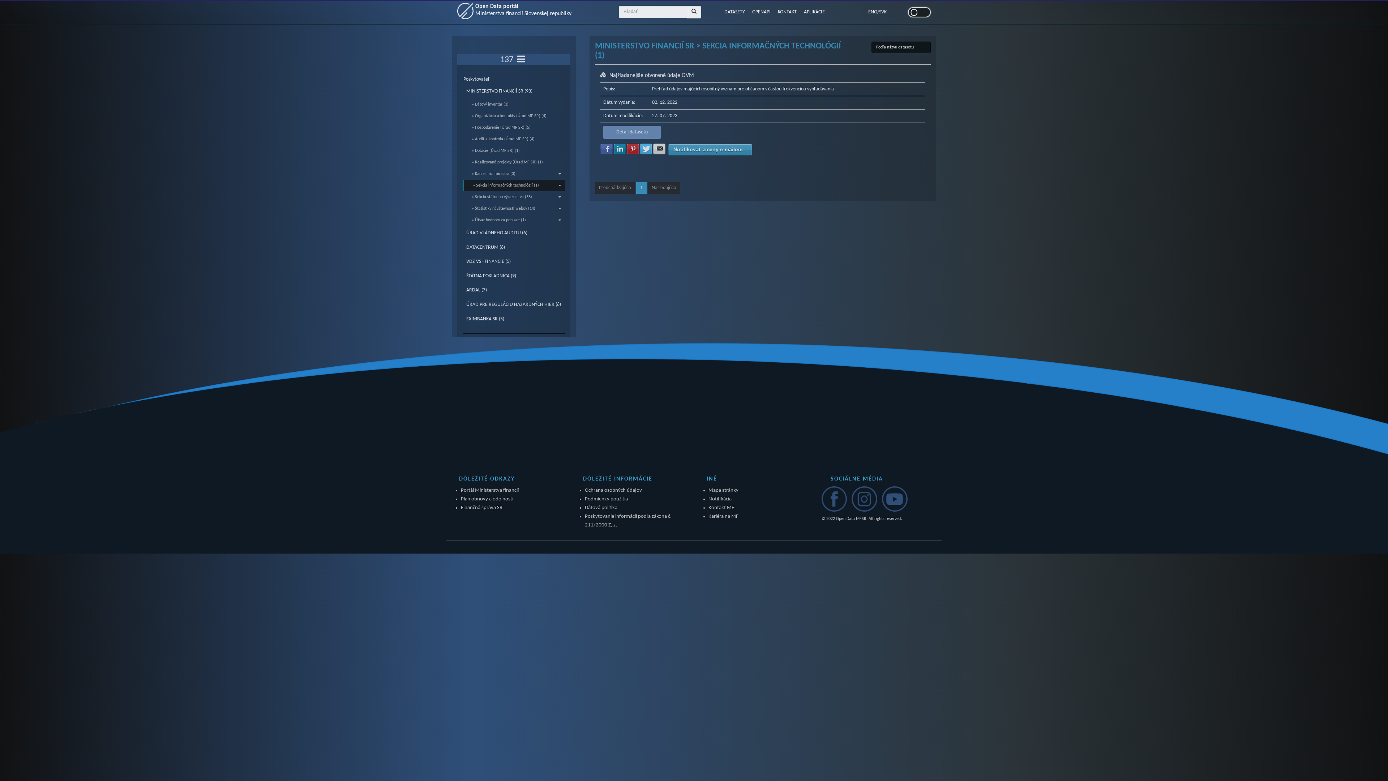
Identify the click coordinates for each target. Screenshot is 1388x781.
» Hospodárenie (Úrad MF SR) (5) (501, 127)
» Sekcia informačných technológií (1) (506, 185)
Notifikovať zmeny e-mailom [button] (707, 149)
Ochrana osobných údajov (613, 490)
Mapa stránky (723, 490)
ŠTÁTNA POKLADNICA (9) (491, 276)
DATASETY (734, 12)
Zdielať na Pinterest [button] (633, 149)
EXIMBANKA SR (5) (485, 319)
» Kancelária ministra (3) (493, 174)
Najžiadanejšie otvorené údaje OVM (651, 75)
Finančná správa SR (481, 508)
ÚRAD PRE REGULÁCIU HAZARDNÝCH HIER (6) (513, 304)
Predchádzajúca (615, 188)
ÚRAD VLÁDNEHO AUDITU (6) (496, 233)
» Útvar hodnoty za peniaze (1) (499, 220)
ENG (872, 12)
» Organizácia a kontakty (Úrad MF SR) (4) (509, 116)
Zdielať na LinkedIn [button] (620, 149)
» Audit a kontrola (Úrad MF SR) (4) (503, 139)
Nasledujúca (664, 188)
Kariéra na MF (723, 516)
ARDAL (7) (476, 290)
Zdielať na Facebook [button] (606, 149)
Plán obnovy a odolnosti (487, 499)
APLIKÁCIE (814, 12)
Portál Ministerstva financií (490, 490)
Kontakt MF (721, 508)
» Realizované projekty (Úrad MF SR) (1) (507, 162)
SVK (883, 12)
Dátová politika (601, 508)
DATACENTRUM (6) (485, 247)
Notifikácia (720, 499)
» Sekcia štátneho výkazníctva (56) (502, 197)
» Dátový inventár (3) (490, 104)
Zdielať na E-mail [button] (659, 149)
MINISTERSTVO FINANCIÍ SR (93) (499, 91)
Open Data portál (523, 10)
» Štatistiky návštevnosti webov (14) (503, 208)
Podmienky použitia (606, 499)
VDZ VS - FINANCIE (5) (488, 261)
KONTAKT (787, 12)
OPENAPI (761, 12)
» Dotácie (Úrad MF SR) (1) (496, 151)
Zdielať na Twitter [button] (646, 149)
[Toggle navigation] (521, 59)
